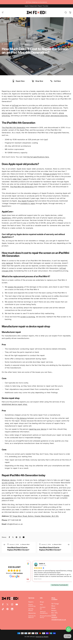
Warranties (32, 613)
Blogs (42, 602)
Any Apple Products (26, 201)
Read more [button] (32, 579)
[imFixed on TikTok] (3, 609)
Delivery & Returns (31, 616)
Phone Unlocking (32, 605)
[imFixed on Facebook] (3, 604)
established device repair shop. (15, 404)
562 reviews (18, 573)
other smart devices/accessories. (54, 116)
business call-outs (41, 113)
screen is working (27, 317)
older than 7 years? (20, 179)
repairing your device (37, 429)
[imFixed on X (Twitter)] (7, 604)
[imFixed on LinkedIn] (12, 609)
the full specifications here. (38, 157)
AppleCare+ (7, 218)
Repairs (31, 602)
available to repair (27, 203)
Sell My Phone (30, 609)
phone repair (7, 113)
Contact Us (42, 608)
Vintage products (50, 174)
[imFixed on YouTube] (17, 604)
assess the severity (16, 287)
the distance (22, 418)
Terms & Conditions (44, 612)
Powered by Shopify (42, 636)
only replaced (7, 263)
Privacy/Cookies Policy (45, 616)
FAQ (41, 604)
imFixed (15, 105)
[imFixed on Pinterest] (7, 609)
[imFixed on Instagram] (12, 604)
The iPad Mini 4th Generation (14, 127)
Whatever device (9, 480)
